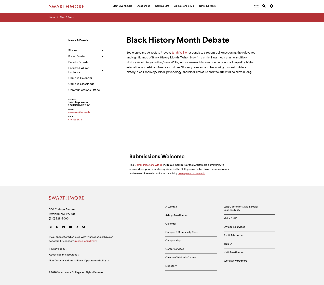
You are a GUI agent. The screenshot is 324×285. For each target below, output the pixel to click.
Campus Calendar (80, 78)
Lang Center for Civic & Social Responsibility (241, 208)
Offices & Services (234, 227)
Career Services (174, 249)
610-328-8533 (75, 120)
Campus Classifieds (81, 84)
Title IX (228, 244)
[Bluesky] (83, 227)
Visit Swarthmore (234, 252)
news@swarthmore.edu (191, 173)
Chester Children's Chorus (180, 257)
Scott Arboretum (233, 235)
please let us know (85, 241)
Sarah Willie (179, 52)
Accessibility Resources (63, 255)
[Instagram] (51, 227)
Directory (171, 266)
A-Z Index (171, 206)
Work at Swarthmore (235, 261)
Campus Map (173, 240)
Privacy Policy (57, 249)
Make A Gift (231, 218)
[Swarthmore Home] (66, 198)
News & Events (78, 40)
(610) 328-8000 (59, 218)
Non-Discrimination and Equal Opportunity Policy (78, 260)
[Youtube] (70, 227)
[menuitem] (122, 6)
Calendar (170, 224)
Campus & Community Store (181, 232)
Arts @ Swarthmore (176, 215)
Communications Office (84, 90)
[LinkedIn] (63, 227)
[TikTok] (77, 227)
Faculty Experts (78, 62)
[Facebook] (57, 227)
